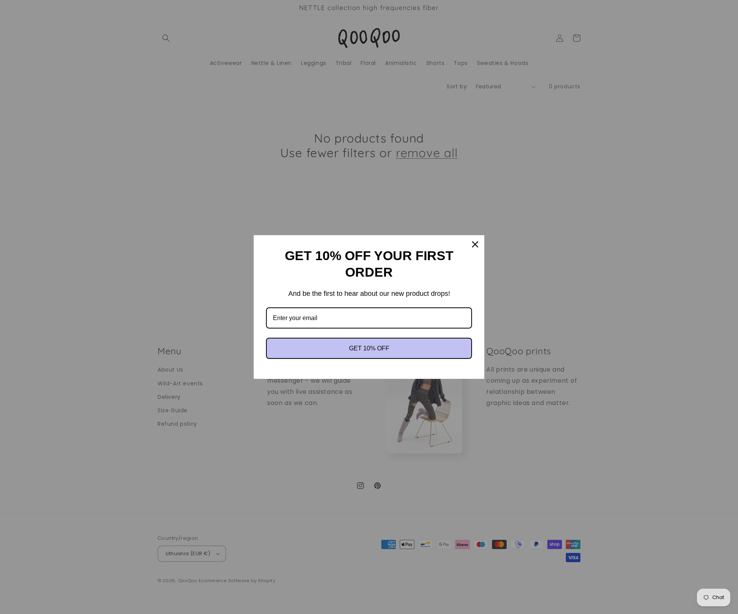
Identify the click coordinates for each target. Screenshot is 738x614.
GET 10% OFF (369, 348)
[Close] (475, 244)
